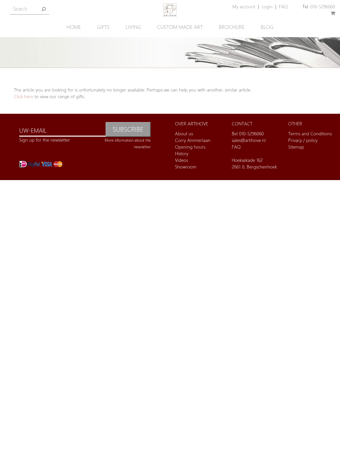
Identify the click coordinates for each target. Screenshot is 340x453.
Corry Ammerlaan (193, 140)
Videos (181, 160)
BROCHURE (232, 27)
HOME (73, 27)
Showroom (186, 166)
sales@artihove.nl (249, 140)
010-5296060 (322, 6)
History (181, 153)
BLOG (267, 27)
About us (184, 133)
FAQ (283, 6)
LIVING (133, 27)
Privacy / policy (302, 140)
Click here (23, 96)
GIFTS (103, 27)
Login (267, 6)
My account (243, 6)
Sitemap (296, 146)
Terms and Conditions (310, 133)
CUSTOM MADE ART (180, 27)
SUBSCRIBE (128, 129)
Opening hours (190, 146)
